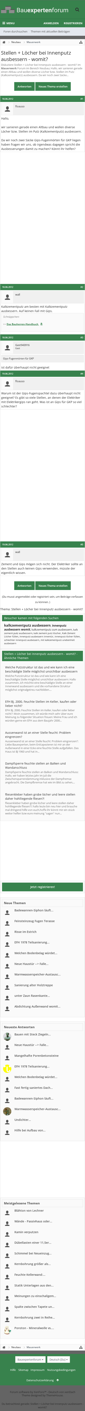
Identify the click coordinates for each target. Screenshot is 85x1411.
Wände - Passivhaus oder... (33, 1221)
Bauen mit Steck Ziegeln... (32, 1034)
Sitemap (23, 1370)
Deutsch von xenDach (61, 1392)
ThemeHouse (54, 1395)
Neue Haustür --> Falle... (31, 964)
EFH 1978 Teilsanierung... (32, 942)
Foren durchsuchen (15, 31)
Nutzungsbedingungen (61, 1370)
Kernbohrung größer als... (32, 1264)
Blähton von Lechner (29, 1210)
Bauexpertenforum (29, 1359)
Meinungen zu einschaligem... (35, 1296)
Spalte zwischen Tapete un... (34, 1307)
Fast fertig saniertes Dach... (33, 1088)
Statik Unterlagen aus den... (34, 1285)
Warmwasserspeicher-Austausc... (37, 974)
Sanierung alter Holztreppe (33, 985)
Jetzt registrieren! (42, 887)
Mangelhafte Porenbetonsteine (36, 1056)
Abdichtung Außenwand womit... (37, 1006)
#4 (81, 373)
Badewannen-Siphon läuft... (33, 910)
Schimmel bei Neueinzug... (33, 1253)
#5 (81, 544)
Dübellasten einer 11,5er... (32, 1243)
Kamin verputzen (26, 1232)
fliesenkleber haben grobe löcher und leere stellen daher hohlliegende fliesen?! (40, 796)
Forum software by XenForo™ (28, 1392)
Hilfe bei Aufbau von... (30, 1130)
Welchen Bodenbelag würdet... (35, 953)
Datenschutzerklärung (40, 1380)
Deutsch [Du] (57, 1359)
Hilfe (13, 1370)
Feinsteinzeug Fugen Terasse (34, 921)
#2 (81, 287)
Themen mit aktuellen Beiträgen (50, 31)
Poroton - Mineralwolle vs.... (34, 1328)
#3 (81, 337)
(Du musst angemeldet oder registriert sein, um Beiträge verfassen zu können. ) (42, 599)
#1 (81, 98)
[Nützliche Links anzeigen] (81, 42)
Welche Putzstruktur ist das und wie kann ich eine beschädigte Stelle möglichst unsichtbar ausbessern (41, 669)
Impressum (38, 1370)
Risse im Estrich (25, 932)
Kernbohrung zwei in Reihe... (34, 1317)
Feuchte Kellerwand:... (29, 1275)
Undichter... (22, 1120)
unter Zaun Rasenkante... (32, 996)
